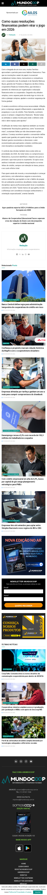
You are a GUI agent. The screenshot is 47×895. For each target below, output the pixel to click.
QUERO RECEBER (23, 606)
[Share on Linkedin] (6, 64)
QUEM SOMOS (23, 866)
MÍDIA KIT (23, 884)
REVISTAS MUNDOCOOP (23, 869)
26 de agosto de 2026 (9, 487)
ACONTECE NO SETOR (10, 703)
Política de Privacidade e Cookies (20, 892)
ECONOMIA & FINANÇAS (11, 300)
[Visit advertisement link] (23, 555)
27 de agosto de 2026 (9, 397)
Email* (6, 588)
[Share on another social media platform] (41, 64)
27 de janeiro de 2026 (25, 35)
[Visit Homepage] (25, 3)
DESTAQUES (7, 669)
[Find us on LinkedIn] (16, 761)
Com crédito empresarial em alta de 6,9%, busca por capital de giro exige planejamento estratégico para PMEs (22, 482)
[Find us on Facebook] (26, 761)
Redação (12, 35)
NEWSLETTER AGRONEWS (23, 881)
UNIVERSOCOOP (24, 872)
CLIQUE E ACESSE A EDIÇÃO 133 (23, 836)
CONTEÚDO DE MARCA (10, 474)
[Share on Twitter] (24, 64)
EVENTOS (23, 875)
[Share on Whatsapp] (32, 64)
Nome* (6, 595)
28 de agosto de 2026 (9, 310)
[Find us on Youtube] (31, 761)
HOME (23, 864)
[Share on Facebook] (15, 64)
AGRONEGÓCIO (8, 736)
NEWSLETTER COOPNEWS (23, 878)
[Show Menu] (3, 3)
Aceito (37, 892)
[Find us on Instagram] (21, 761)
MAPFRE (6, 343)
